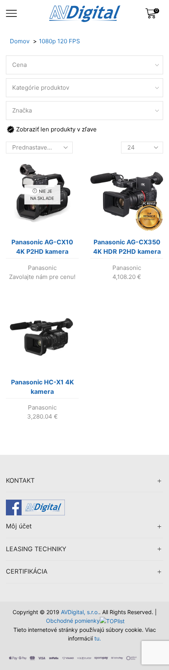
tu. (97, 638)
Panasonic (42, 267)
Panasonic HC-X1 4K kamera (42, 386)
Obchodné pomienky (73, 620)
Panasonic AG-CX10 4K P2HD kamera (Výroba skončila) (42, 248)
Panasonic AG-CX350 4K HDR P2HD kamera (127, 246)
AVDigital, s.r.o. (80, 612)
